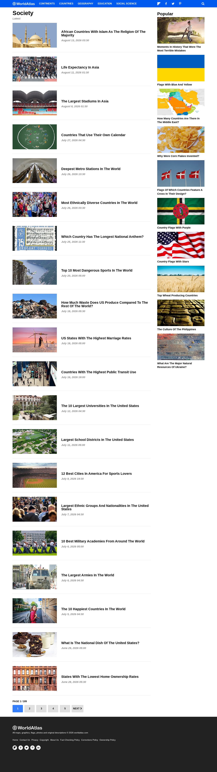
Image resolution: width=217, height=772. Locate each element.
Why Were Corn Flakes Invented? (178, 156)
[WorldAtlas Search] (203, 3)
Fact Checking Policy (70, 740)
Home (15, 740)
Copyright (44, 740)
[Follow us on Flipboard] (15, 747)
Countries (66, 3)
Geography (85, 3)
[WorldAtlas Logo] (25, 3)
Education (105, 3)
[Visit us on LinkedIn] (38, 747)
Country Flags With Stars (173, 261)
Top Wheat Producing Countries (177, 295)
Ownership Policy (107, 740)
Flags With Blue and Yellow (174, 84)
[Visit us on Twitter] (26, 747)
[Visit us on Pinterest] (32, 747)
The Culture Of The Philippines (176, 329)
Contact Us (25, 740)
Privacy (34, 740)
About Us (54, 740)
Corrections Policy (89, 740)
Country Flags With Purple (174, 227)
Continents (47, 3)
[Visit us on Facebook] (20, 747)
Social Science (126, 3)
